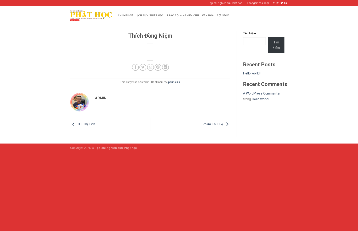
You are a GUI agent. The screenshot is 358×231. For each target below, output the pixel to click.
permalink (174, 82)
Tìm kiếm (249, 33)
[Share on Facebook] (135, 67)
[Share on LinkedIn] (165, 67)
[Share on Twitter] (142, 67)
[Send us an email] (285, 3)
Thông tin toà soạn (258, 3)
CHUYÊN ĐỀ (125, 15)
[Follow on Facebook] (274, 3)
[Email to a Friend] (150, 67)
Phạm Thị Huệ (213, 124)
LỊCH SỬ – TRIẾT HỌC (150, 15)
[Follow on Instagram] (278, 3)
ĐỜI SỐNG (223, 15)
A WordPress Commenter (262, 93)
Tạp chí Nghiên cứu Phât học (225, 3)
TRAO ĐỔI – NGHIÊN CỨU (183, 15)
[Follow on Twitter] (282, 3)
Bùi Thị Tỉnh (86, 124)
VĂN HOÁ (208, 15)
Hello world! (252, 73)
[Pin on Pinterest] (158, 67)
